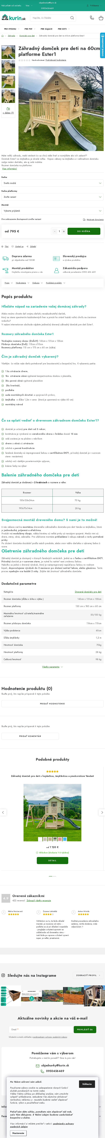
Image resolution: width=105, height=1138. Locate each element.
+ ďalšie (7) (8, 112)
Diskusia (36, 283)
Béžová (50, 839)
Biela (40, 839)
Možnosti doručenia (95, 219)
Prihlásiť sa (85, 1029)
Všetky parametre (50, 666)
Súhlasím (87, 1084)
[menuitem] (12, 29)
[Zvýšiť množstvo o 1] (63, 231)
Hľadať (72, 17)
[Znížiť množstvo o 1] (54, 231)
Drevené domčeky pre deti (88, 591)
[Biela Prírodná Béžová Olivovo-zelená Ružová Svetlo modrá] (52, 812)
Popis (7, 283)
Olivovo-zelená (55, 839)
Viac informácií (9, 168)
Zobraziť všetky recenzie (39, 900)
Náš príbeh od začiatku (11, 5)
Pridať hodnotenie (52, 703)
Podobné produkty (54, 283)
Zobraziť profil (86, 975)
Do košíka (83, 231)
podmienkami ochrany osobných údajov (50, 1037)
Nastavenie (18, 1133)
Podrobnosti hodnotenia (56, 60)
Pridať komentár (30, 736)
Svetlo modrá (64, 839)
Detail (52, 860)
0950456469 (47, 8)
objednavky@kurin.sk (47, 2)
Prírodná (45, 839)
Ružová (60, 839)
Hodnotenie (21, 283)
